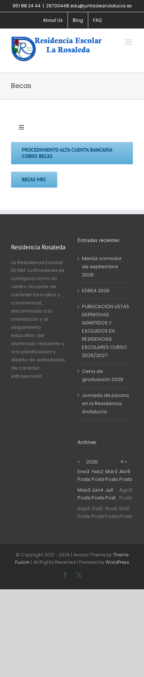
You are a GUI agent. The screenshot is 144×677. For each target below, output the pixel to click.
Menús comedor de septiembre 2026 (102, 266)
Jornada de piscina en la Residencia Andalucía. (105, 403)
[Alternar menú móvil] (129, 42)
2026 (92, 461)
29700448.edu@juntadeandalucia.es (89, 6)
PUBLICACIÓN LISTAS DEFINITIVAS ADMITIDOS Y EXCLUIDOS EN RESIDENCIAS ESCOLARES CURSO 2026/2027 (105, 331)
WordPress (117, 562)
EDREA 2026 (96, 290)
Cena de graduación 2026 (102, 375)
